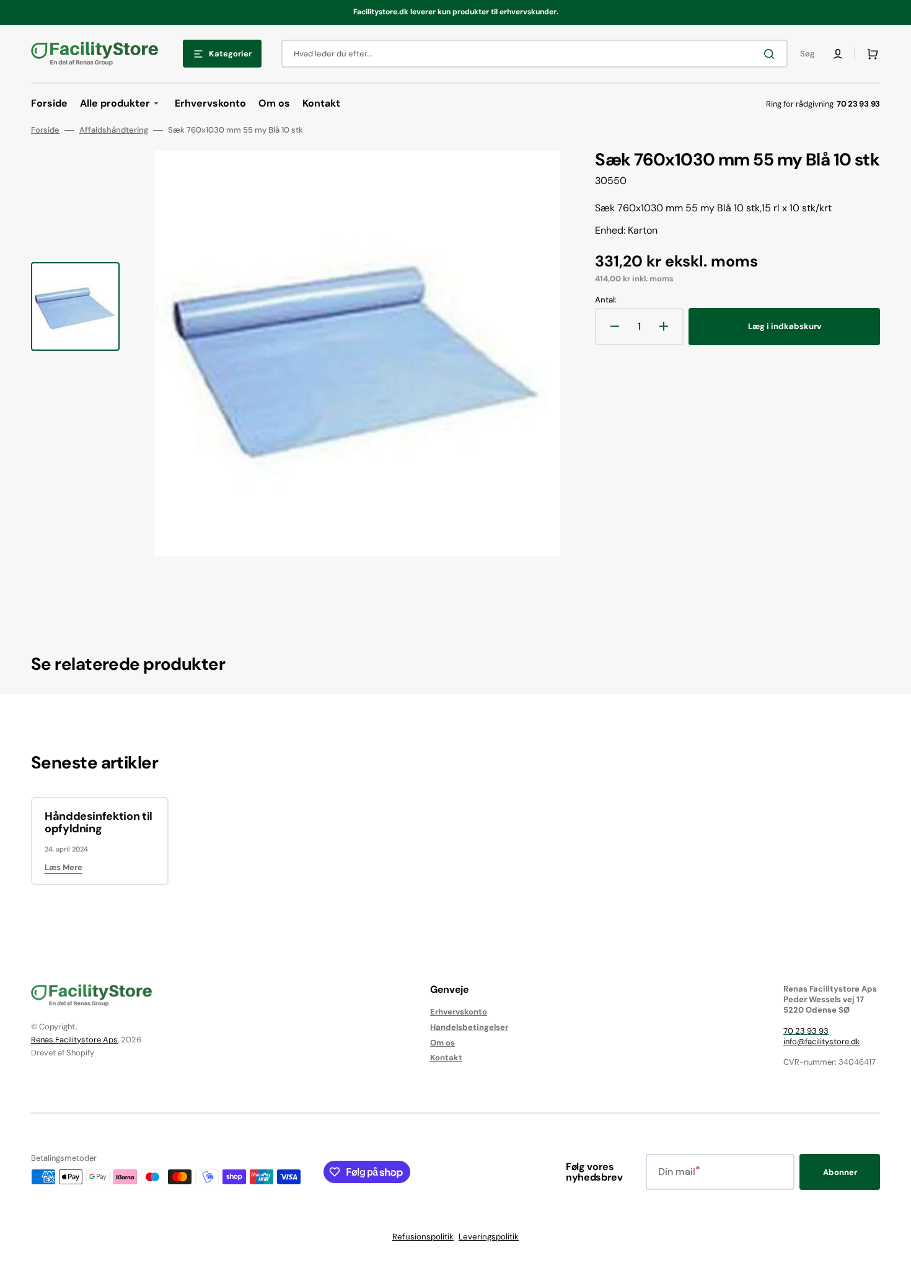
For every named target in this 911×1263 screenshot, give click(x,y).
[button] (838, 54)
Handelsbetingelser (469, 1027)
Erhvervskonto (458, 1012)
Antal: (606, 300)
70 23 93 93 (806, 1031)
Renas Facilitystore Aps (74, 1039)
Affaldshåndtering (113, 130)
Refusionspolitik (423, 1236)
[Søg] (771, 54)
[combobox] (534, 54)
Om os (442, 1042)
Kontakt (446, 1057)
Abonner (840, 1172)
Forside (45, 130)
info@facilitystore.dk (821, 1041)
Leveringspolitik (489, 1236)
